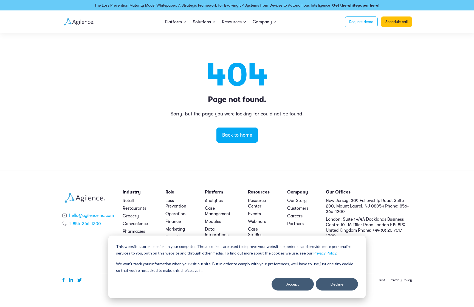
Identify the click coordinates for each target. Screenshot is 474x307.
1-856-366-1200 (85, 223)
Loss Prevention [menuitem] (175, 203)
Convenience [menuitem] (135, 223)
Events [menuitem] (254, 213)
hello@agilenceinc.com (91, 215)
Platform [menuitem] (173, 22)
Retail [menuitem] (128, 200)
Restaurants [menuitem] (134, 208)
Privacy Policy (324, 253)
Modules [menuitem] (213, 221)
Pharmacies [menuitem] (134, 231)
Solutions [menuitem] (202, 22)
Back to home (237, 135)
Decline (337, 284)
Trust (381, 280)
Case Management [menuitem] (217, 211)
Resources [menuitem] (232, 22)
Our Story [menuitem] (297, 200)
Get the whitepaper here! (355, 5)
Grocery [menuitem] (131, 216)
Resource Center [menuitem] (257, 203)
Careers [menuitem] (295, 216)
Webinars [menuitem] (257, 221)
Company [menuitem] (262, 22)
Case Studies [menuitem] (255, 232)
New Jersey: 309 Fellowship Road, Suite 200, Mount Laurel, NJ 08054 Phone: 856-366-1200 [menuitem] (367, 206)
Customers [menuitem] (297, 208)
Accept (292, 284)
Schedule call (396, 22)
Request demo (361, 22)
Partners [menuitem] (295, 223)
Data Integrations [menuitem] (216, 232)
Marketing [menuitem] (175, 229)
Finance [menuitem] (173, 221)
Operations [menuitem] (176, 213)
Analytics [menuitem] (214, 200)
